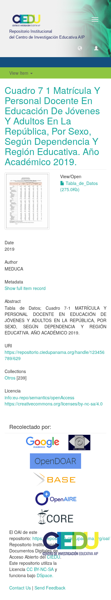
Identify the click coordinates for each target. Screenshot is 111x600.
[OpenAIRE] (56, 498)
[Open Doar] (55, 461)
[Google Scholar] (42, 442)
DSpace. (45, 575)
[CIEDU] (71, 543)
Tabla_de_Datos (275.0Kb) (79, 186)
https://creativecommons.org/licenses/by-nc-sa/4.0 (54, 404)
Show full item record (25, 288)
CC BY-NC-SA (40, 569)
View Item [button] (19, 73)
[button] (79, 48)
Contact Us (20, 588)
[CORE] (55, 516)
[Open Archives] (79, 442)
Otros (10, 378)
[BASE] (56, 479)
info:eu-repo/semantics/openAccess (39, 397)
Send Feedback (50, 588)
